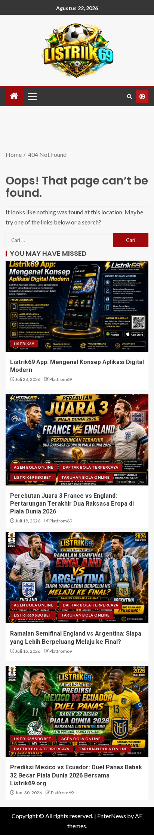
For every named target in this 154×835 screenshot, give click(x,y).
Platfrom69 (60, 379)
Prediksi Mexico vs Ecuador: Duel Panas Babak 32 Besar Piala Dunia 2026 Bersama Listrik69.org (76, 775)
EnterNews (111, 815)
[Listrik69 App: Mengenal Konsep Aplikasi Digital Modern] (77, 306)
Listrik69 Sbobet (33, 477)
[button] (31, 96)
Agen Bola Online (33, 467)
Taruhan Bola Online (85, 477)
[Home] (14, 96)
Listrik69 (24, 343)
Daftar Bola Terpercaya (90, 467)
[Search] (129, 96)
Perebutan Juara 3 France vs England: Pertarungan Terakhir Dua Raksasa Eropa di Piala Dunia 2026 (72, 503)
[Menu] (31, 96)
